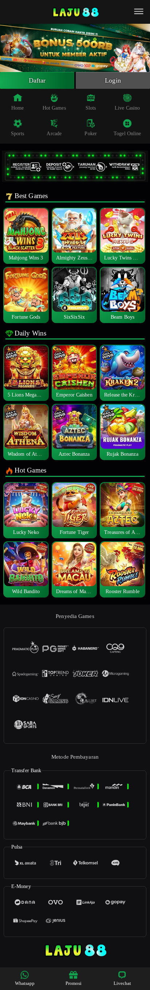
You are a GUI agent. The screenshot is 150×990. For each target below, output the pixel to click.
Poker (90, 133)
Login (113, 80)
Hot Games (54, 108)
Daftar (37, 80)
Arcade (54, 133)
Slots (91, 108)
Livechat (122, 983)
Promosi (74, 983)
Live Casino (127, 108)
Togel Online (127, 133)
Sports (17, 133)
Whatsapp (25, 983)
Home (17, 108)
